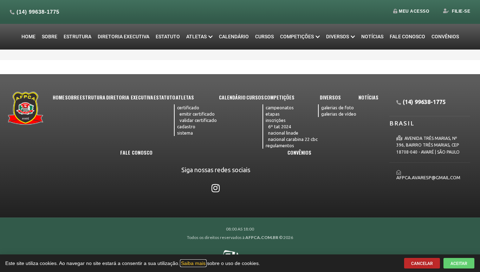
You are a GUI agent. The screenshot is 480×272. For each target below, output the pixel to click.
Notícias (372, 36)
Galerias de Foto (337, 107)
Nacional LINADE (283, 132)
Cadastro (186, 126)
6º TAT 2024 (279, 126)
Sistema (185, 132)
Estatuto (168, 36)
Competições (297, 36)
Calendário (234, 36)
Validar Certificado (198, 120)
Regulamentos (280, 145)
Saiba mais (193, 263)
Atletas (196, 36)
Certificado (188, 107)
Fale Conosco (407, 36)
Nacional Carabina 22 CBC (293, 139)
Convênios (445, 36)
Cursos (264, 36)
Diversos (337, 36)
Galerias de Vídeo (338, 113)
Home (28, 36)
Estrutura (77, 36)
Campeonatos (280, 107)
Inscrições (276, 120)
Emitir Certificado (197, 113)
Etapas (273, 113)
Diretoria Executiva (123, 36)
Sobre (49, 36)
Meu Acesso (414, 11)
